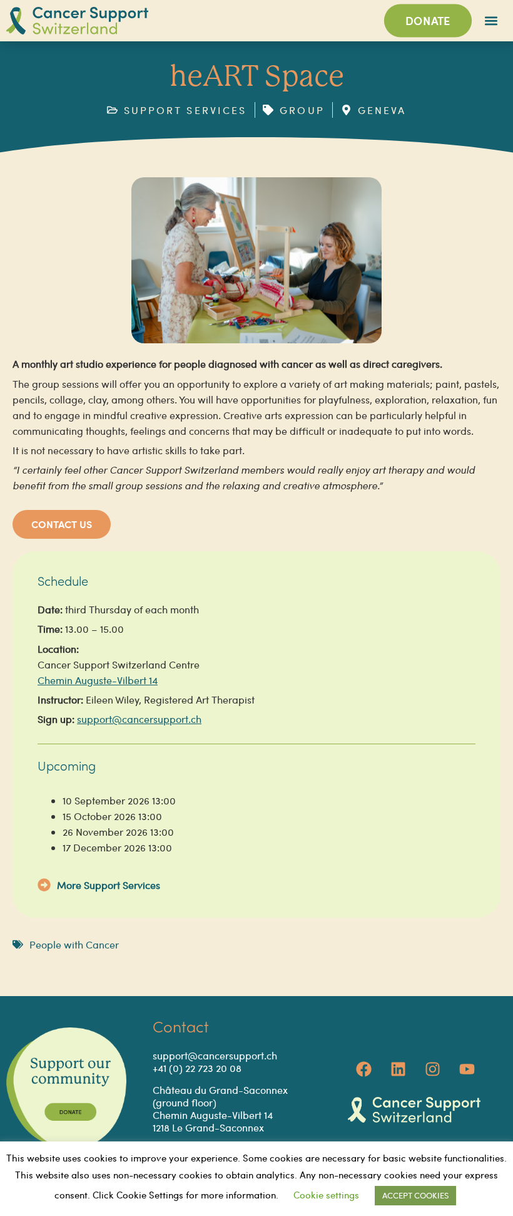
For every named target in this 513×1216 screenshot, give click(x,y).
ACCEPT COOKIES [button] (415, 1195)
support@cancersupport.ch (139, 718)
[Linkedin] (398, 1068)
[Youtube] (466, 1068)
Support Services (122, 884)
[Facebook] (363, 1068)
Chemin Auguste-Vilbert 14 (98, 680)
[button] (491, 21)
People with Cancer (74, 944)
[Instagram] (432, 1068)
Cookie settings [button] (326, 1194)
